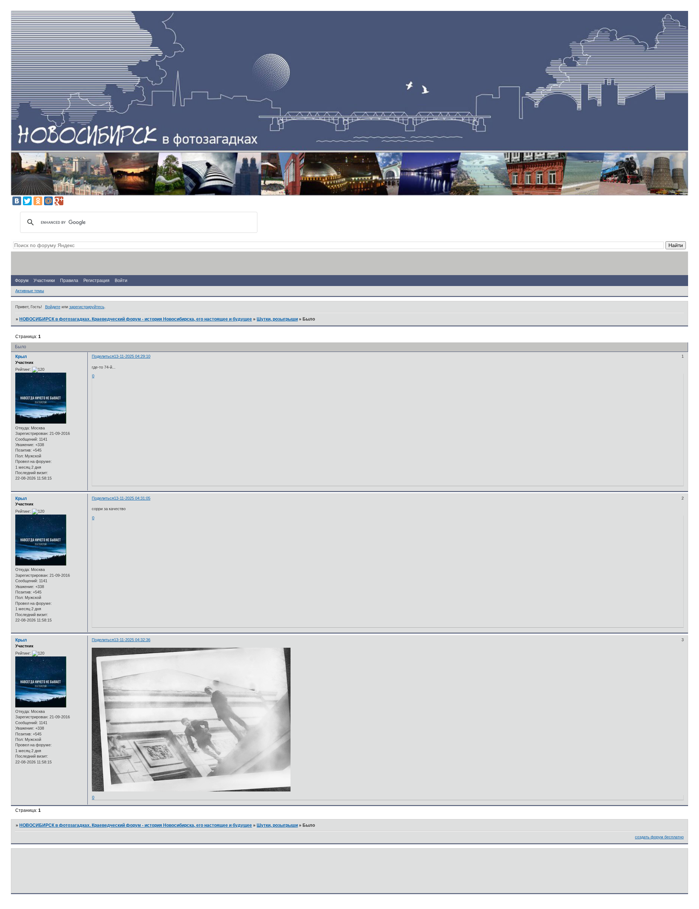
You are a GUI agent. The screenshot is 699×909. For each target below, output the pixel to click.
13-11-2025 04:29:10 (132, 356)
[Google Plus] (59, 201)
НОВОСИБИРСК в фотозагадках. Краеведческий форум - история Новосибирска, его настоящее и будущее (135, 319)
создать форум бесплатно (659, 837)
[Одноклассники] (37, 201)
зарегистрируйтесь (86, 307)
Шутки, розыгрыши (277, 319)
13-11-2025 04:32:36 (132, 640)
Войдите (52, 307)
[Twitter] (27, 201)
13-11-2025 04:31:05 (132, 498)
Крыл (21, 356)
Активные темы (29, 291)
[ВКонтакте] (16, 201)
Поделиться (103, 356)
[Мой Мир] (48, 201)
